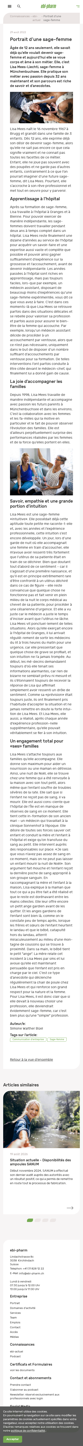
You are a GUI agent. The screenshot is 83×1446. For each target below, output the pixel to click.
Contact (15, 1327)
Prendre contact (20, 1384)
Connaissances (20, 16)
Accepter (12, 1439)
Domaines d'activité (22, 1308)
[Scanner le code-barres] (7, 6)
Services (15, 1312)
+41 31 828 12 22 (33, 1268)
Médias (14, 1336)
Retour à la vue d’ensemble (31, 1060)
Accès (14, 1332)
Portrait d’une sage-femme (52, 18)
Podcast (15, 1356)
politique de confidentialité (28, 1430)
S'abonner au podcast (24, 1389)
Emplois (15, 1322)
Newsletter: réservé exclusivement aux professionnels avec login (34, 1396)
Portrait (15, 1303)
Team (13, 1317)
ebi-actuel (36, 18)
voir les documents (22, 1370)
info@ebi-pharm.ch (31, 1273)
